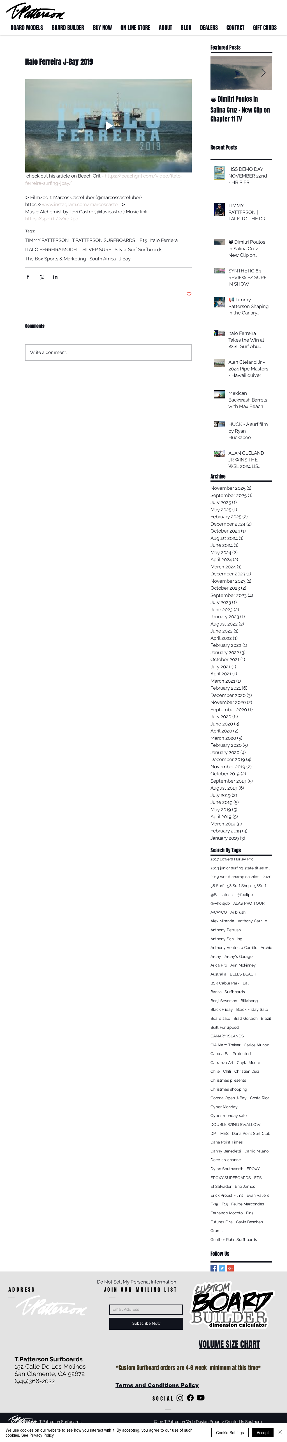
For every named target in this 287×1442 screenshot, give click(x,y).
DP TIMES (219, 1133)
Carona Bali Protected (230, 1053)
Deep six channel (226, 1160)
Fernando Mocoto (226, 1213)
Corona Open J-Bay (228, 1098)
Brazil (266, 1018)
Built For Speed (224, 1027)
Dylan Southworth (226, 1168)
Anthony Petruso (225, 930)
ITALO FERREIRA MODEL (52, 249)
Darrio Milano (256, 1151)
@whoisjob (220, 903)
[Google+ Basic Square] (230, 1268)
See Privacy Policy (37, 1435)
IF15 (142, 240)
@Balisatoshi (221, 894)
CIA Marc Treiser (225, 1045)
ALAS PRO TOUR (249, 903)
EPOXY (253, 1168)
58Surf (260, 885)
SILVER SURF (96, 249)
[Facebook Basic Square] (213, 1268)
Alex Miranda (222, 921)
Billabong (249, 1000)
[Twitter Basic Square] (222, 1268)
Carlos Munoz (256, 1045)
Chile (215, 1071)
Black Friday (221, 1009)
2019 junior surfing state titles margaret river (241, 868)
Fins (249, 1213)
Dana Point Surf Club (251, 1133)
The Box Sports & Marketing (55, 259)
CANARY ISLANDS (227, 1036)
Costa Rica (260, 1098)
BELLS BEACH (243, 974)
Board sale (220, 1018)
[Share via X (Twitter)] (41, 276)
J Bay (125, 259)
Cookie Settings (230, 1432)
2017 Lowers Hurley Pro (231, 859)
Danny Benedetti (225, 1151)
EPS (258, 1177)
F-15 (214, 1204)
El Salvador (221, 1186)
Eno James (245, 1186)
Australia (218, 974)
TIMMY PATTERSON (47, 240)
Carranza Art (221, 1062)
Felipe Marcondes (247, 1204)
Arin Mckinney (243, 965)
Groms (216, 1230)
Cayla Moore (248, 1062)
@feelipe (245, 894)
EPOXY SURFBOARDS (230, 1177)
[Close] (280, 1432)
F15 (225, 1204)
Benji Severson (223, 1000)
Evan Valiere (258, 1195)
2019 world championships (234, 876)
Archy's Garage (238, 956)
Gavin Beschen (249, 1222)
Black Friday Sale (252, 1009)
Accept (263, 1432)
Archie (266, 947)
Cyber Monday (224, 1107)
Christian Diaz (246, 1071)
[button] (270, 10)
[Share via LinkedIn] (55, 276)
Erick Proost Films (226, 1195)
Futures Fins (221, 1222)
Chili (227, 1071)
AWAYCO (218, 912)
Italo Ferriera (164, 240)
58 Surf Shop (239, 885)
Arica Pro (218, 965)
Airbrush (238, 912)
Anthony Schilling (226, 939)
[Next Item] (263, 73)
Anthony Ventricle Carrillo (233, 947)
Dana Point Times (226, 1142)
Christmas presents (228, 1080)
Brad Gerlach (245, 1018)
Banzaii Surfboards (227, 992)
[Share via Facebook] (28, 276)
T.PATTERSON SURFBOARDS (103, 240)
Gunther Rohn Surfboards (233, 1239)
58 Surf (217, 885)
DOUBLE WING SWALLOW (235, 1124)
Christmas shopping (228, 1089)
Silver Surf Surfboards (138, 249)
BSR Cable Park (224, 983)
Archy (215, 956)
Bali (246, 983)
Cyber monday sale (228, 1115)
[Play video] (108, 125)
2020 (267, 876)
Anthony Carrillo (252, 921)
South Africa (102, 259)
